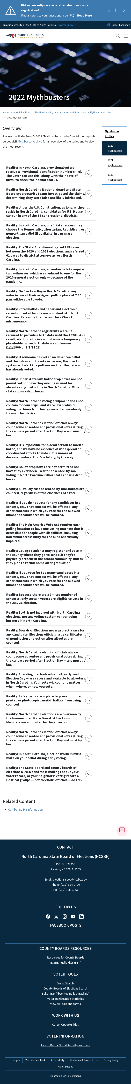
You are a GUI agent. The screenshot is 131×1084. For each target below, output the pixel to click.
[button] (116, 36)
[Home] (24, 33)
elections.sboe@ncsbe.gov (70, 879)
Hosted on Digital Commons (65, 1076)
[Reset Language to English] (108, 25)
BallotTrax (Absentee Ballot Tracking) (65, 994)
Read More (84, 15)
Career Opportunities (65, 1025)
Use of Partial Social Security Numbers (65, 1045)
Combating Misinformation (71, 112)
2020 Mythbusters (115, 177)
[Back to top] (122, 831)
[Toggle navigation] (126, 36)
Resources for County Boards (65, 957)
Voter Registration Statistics (65, 999)
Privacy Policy (111, 1060)
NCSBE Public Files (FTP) (65, 963)
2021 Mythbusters (115, 162)
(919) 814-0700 (70, 885)
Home (6, 112)
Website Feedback (35, 1060)
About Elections (22, 112)
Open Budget (65, 1067)
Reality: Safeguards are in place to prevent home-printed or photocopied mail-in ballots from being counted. (44, 700)
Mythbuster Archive (100, 112)
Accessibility (57, 1060)
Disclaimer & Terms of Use (84, 1060)
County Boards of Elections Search (65, 988)
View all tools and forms (65, 1004)
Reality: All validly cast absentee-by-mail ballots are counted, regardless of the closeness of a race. (45, 491)
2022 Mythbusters (115, 148)
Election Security (44, 112)
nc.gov (16, 1060)
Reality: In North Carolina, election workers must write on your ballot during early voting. (43, 756)
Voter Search (65, 983)
